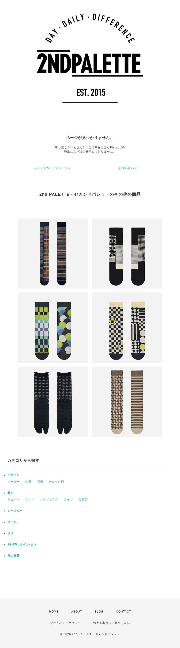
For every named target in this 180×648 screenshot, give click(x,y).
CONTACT (123, 611)
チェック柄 (56, 481)
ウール (12, 522)
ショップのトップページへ (52, 168)
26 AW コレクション (22, 544)
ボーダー (14, 481)
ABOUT (76, 611)
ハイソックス (49, 499)
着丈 (11, 493)
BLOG (99, 611)
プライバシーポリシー (65, 623)
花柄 (40, 481)
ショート (14, 499)
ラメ (11, 533)
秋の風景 (14, 555)
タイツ (68, 499)
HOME (54, 611)
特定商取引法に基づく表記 (111, 623)
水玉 (28, 481)
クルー (29, 499)
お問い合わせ (128, 168)
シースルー (15, 510)
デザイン (14, 475)
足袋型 (83, 499)
